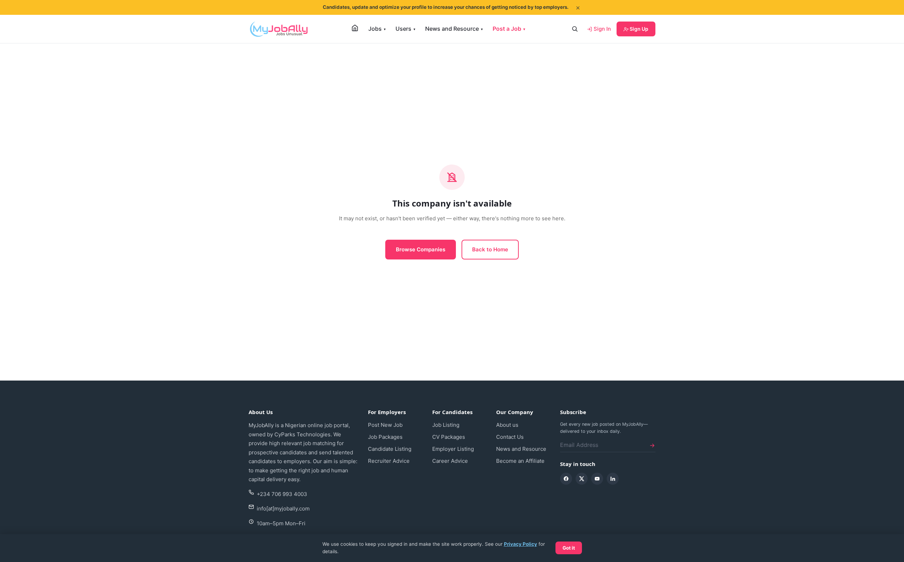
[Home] (354, 27)
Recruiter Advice (389, 461)
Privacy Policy (520, 544)
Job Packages (385, 437)
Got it (569, 548)
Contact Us (510, 437)
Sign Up (638, 29)
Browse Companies (420, 249)
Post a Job (509, 28)
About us (507, 425)
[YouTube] (597, 479)
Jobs (377, 28)
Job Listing (445, 425)
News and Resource (454, 28)
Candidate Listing (389, 449)
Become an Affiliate (520, 461)
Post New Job (385, 425)
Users (405, 28)
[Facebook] (566, 479)
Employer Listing (453, 449)
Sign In (601, 28)
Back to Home (490, 249)
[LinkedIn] (613, 479)
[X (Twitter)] (582, 479)
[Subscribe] (652, 445)
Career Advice (450, 461)
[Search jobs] (574, 29)
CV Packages (448, 437)
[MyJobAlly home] (279, 29)
